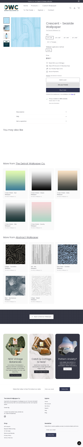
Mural (48, 50)
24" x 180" (74, 37)
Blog (46, 412)
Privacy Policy (7, 435)
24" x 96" (49, 37)
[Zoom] (26, 32)
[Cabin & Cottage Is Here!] (41, 346)
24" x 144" (66, 37)
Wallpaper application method (55, 47)
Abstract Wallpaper (27, 237)
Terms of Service (8, 437)
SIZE (47, 34)
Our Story (47, 406)
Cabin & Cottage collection (44, 1)
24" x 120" (58, 37)
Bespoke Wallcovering (9, 428)
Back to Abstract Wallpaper (42, 317)
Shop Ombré (68, 369)
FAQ (17, 116)
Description (20, 112)
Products (34, 6)
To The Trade (28, 10)
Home (26, 6)
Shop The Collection (15, 375)
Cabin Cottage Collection (41, 371)
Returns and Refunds (9, 433)
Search (46, 408)
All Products (7, 426)
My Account (48, 403)
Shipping (48, 75)
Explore (41, 10)
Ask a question (21, 121)
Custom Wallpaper (49, 6)
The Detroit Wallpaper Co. (53, 30)
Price (47, 55)
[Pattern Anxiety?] (67, 346)
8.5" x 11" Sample (51, 42)
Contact (51, 10)
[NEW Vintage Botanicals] (15, 346)
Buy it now (63, 90)
